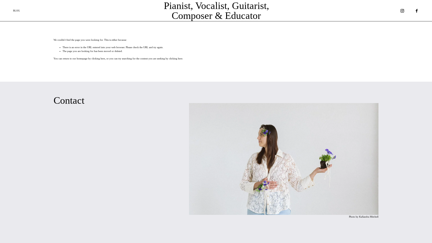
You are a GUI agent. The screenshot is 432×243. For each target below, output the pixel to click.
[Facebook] (416, 11)
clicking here (98, 58)
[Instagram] (402, 11)
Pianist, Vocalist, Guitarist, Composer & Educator (216, 10)
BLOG (16, 10)
